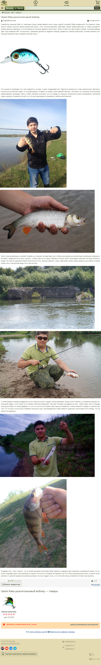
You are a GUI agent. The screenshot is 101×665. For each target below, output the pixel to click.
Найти (97, 8)
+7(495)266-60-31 (70, 649)
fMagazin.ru (3, 12)
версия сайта (96, 659)
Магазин (9, 8)
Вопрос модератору (12, 584)
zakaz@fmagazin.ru (70, 641)
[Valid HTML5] (90, 654)
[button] (2, 648)
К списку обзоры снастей (37, 632)
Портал (20, 8)
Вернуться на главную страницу (62, 632)
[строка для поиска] (60, 8)
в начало (96, 584)
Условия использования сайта (10, 643)
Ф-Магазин (11, 641)
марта (18, 12)
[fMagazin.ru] (4, 2)
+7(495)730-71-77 (70, 645)
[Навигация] (2, 8)
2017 (12, 12)
